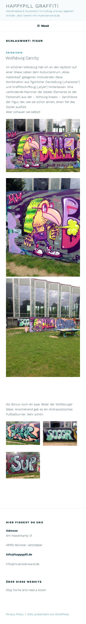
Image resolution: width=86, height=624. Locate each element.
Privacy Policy (15, 614)
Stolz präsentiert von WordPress (48, 614)
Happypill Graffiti (32, 6)
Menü (45, 25)
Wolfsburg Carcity (22, 58)
